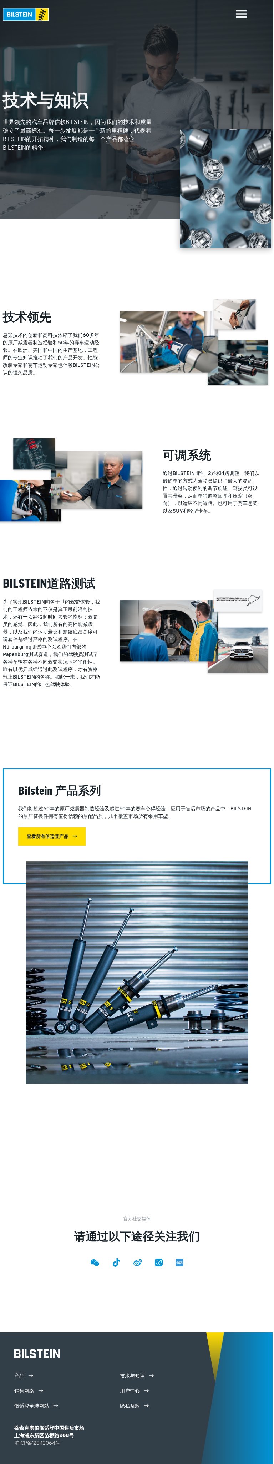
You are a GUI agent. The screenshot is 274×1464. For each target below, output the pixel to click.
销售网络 (25, 1391)
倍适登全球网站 (32, 1406)
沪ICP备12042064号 (37, 1443)
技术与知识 (133, 1376)
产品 (20, 1376)
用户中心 (130, 1391)
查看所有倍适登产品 (48, 836)
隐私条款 (130, 1406)
